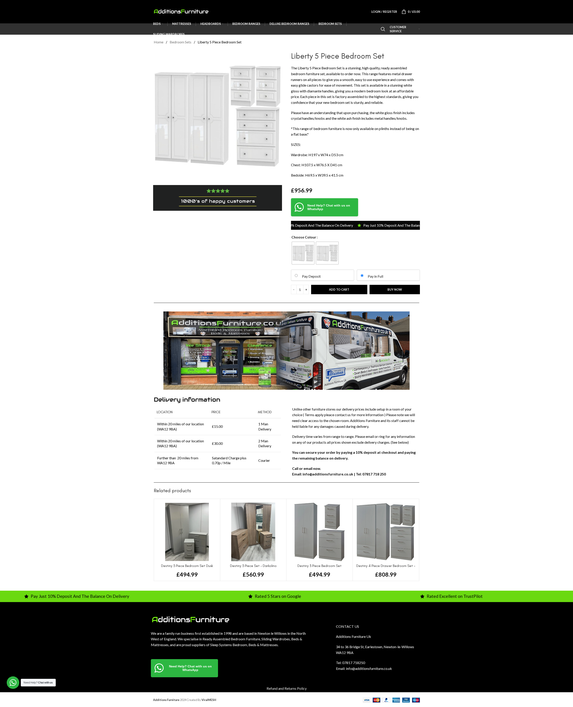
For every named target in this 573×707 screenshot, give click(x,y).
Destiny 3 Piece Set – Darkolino (253, 566)
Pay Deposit (311, 276)
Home (159, 42)
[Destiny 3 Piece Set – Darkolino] (253, 532)
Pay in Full (375, 276)
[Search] (382, 29)
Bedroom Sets (181, 42)
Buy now (394, 289)
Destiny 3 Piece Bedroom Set (319, 566)
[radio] (303, 253)
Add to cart (339, 289)
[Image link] (190, 619)
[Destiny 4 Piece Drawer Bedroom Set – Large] (385, 532)
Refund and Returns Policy (287, 688)
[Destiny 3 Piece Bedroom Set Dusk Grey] (187, 532)
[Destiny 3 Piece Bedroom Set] (319, 532)
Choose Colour (303, 237)
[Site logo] (181, 11)
